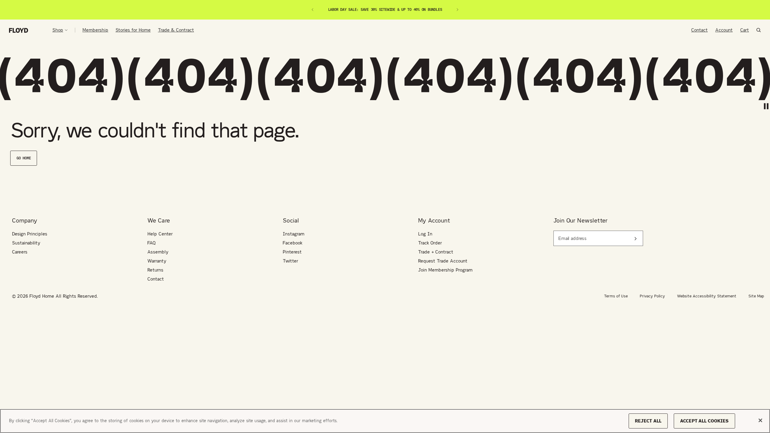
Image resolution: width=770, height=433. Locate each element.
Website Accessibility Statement (706, 296)
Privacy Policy (652, 296)
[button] (758, 30)
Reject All (648, 420)
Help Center (160, 233)
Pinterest (292, 251)
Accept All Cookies (704, 420)
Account (724, 29)
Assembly (157, 251)
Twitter (290, 260)
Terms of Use (616, 296)
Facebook (292, 242)
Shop (57, 30)
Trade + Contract (435, 251)
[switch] (766, 106)
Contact (699, 29)
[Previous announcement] (312, 9)
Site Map (756, 296)
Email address (570, 235)
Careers (19, 251)
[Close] (760, 420)
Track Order (430, 242)
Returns (155, 269)
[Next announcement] (457, 9)
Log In (425, 233)
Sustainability (26, 242)
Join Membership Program (445, 269)
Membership (95, 29)
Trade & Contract (176, 29)
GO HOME (24, 158)
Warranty (156, 260)
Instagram (293, 233)
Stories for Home (133, 29)
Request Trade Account (442, 260)
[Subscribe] (635, 239)
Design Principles (29, 233)
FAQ (151, 242)
